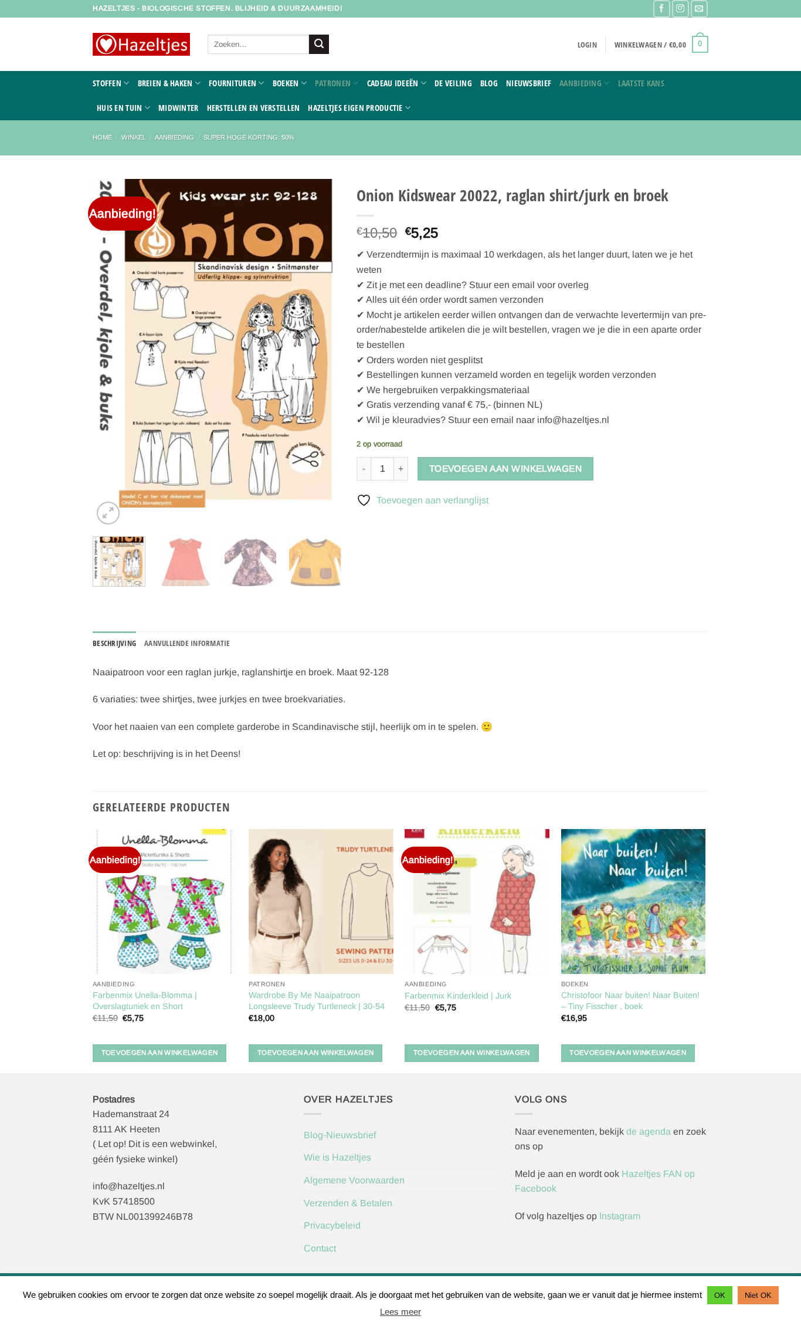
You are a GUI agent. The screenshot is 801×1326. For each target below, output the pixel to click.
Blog (489, 83)
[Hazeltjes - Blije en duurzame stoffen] (141, 44)
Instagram (619, 1216)
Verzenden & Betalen (348, 1203)
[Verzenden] (319, 45)
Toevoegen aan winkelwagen (505, 468)
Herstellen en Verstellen (253, 107)
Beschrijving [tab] (114, 643)
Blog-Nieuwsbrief (340, 1135)
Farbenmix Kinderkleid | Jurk (458, 995)
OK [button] (719, 1295)
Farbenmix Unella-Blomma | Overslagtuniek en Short (145, 1000)
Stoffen (107, 83)
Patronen (333, 83)
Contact (320, 1248)
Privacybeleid (332, 1225)
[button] (587, 44)
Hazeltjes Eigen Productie (355, 107)
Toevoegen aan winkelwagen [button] (159, 1052)
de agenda (649, 1131)
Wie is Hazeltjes (337, 1157)
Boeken (286, 83)
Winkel (133, 137)
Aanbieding (580, 83)
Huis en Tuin (119, 107)
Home (102, 137)
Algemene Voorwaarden (354, 1180)
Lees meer (400, 1312)
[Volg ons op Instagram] (680, 8)
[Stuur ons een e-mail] (699, 8)
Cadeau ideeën (393, 83)
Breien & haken (165, 83)
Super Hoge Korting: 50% (248, 137)
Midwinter (178, 107)
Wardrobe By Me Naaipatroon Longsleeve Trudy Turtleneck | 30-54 (317, 1000)
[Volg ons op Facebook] (661, 8)
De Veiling (453, 83)
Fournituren (232, 83)
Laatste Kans (641, 83)
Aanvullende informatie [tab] (187, 643)
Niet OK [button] (758, 1295)
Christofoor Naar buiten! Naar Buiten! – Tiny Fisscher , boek (630, 1000)
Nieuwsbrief (528, 83)
